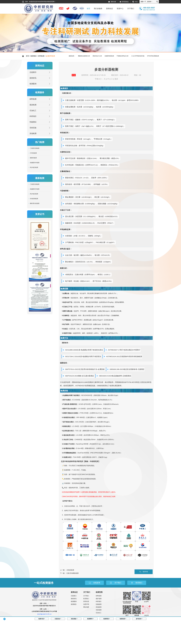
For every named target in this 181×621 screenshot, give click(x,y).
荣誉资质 (113, 1)
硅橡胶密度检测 (109, 56)
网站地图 (86, 607)
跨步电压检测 (34, 167)
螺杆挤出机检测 (34, 203)
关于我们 (86, 596)
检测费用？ (90, 618)
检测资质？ (123, 618)
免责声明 (86, 604)
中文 (136, 1)
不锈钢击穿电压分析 (122, 56)
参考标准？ (139, 618)
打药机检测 (33, 153)
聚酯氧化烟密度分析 (84, 56)
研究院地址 (125, 1)
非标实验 (33, 128)
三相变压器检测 (34, 148)
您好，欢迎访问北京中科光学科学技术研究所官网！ (40, 1)
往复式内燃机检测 (72, 573)
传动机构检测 (34, 198)
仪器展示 (33, 72)
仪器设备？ (58, 618)
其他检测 (33, 133)
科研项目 (33, 116)
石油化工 (33, 110)
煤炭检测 (33, 105)
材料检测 (41, 56)
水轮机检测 (70, 570)
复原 (116, 79)
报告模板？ (74, 618)
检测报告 (74, 604)
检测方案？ (41, 618)
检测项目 (34, 56)
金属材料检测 (50, 56)
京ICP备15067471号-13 (44, 614)
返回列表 (145, 571)
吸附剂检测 (33, 158)
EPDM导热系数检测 (153, 56)
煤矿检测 (98, 598)
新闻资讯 (33, 78)
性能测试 (33, 122)
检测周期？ (106, 618)
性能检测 (98, 604)
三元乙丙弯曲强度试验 (137, 56)
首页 (88, 8)
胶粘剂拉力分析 (97, 56)
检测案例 (33, 84)
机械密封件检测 (34, 162)
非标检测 (98, 610)
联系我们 (86, 598)
